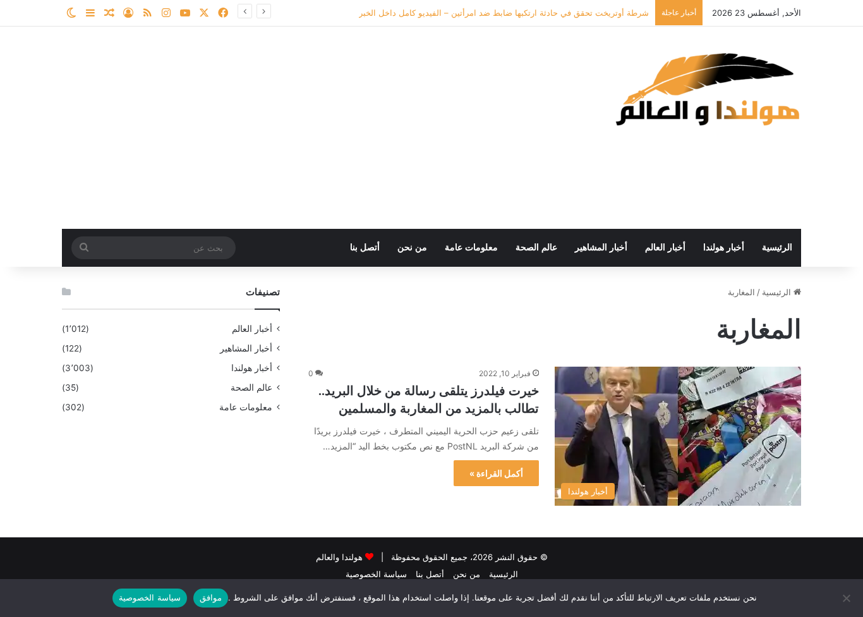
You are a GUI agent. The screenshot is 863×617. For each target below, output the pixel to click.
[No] (847, 598)
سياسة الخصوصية (376, 574)
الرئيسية (777, 247)
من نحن (412, 247)
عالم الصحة (536, 247)
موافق (211, 597)
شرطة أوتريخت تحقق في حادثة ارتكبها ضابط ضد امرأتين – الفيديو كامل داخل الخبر (504, 13)
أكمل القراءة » (496, 473)
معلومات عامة (471, 247)
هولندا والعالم (340, 557)
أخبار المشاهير (601, 247)
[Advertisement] (305, 127)
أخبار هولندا (723, 247)
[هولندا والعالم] (706, 89)
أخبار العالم (665, 247)
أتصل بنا (365, 247)
